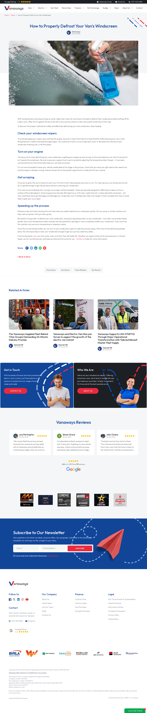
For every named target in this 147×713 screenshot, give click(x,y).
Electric (41, 8)
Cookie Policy (113, 619)
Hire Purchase (80, 607)
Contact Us (15, 391)
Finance (78, 8)
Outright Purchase (82, 611)
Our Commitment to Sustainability (122, 599)
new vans (37, 236)
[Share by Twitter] (31, 248)
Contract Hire (80, 599)
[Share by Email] (44, 248)
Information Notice (115, 607)
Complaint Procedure (116, 611)
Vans (30, 8)
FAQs (44, 611)
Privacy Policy (52, 556)
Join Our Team (47, 607)
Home (6, 15)
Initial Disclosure (114, 603)
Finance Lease (81, 603)
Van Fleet (54, 8)
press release (80, 270)
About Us (126, 8)
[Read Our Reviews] (73, 469)
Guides (105, 8)
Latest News (47, 603)
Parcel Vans (66, 8)
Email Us (121, 2)
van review (96, 270)
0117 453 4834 (17, 621)
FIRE (129, 698)
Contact (139, 8)
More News (51, 270)
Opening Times (105, 2)
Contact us (80, 239)
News (116, 8)
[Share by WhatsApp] (40, 248)
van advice (65, 270)
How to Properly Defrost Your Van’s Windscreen (34, 15)
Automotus (119, 698)
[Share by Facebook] (27, 248)
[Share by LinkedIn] (36, 248)
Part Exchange (93, 8)
